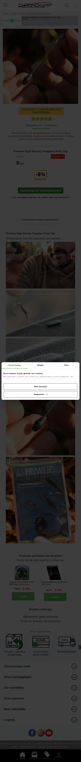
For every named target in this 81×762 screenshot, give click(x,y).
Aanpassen (39, 394)
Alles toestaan (40, 387)
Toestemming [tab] (14, 365)
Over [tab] (66, 365)
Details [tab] (40, 365)
